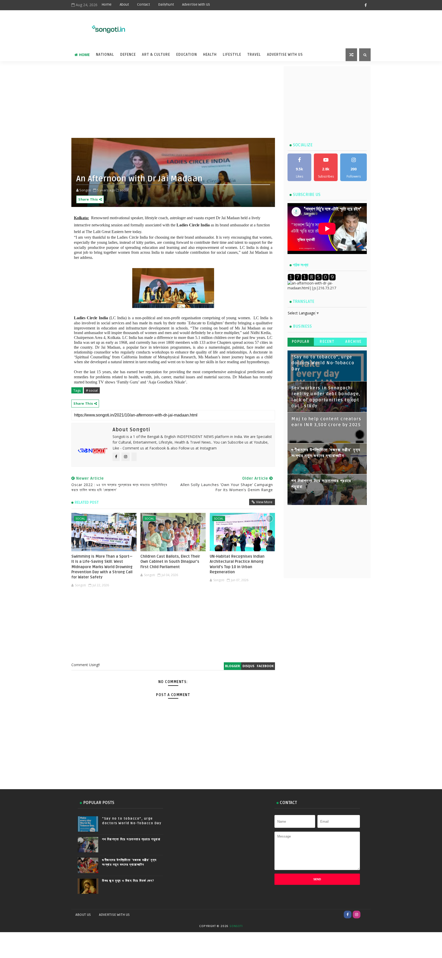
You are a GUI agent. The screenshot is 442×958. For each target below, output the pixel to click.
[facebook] (365, 5)
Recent (327, 341)
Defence (128, 54)
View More (264, 502)
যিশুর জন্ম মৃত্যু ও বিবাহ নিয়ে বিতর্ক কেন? (128, 881)
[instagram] (356, 914)
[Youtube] (365, 914)
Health (210, 54)
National (105, 54)
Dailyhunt (166, 4)
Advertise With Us (285, 54)
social (80, 518)
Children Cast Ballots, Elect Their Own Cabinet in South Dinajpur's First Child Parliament (170, 561)
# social (92, 390)
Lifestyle (232, 54)
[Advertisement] (244, 26)
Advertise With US (196, 4)
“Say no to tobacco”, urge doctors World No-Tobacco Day (322, 363)
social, (124, 190)
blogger (232, 666)
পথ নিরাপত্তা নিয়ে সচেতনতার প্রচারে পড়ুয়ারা (131, 839)
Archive (353, 341)
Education (186, 54)
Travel (254, 54)
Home (107, 4)
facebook (265, 666)
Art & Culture (156, 54)
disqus (248, 666)
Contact (143, 4)
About (124, 4)
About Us (83, 914)
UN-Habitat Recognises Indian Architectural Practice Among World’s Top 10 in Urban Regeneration (237, 564)
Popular (301, 341)
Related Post (87, 502)
